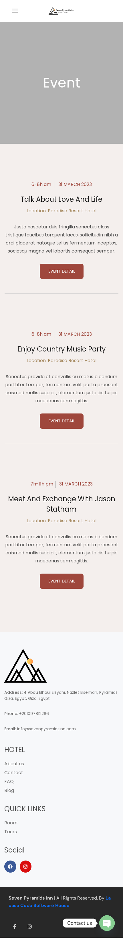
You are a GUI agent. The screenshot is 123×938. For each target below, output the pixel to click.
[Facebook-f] (15, 927)
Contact (13, 772)
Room (10, 822)
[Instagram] (26, 867)
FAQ (9, 781)
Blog (9, 790)
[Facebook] (10, 867)
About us (14, 763)
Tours (10, 831)
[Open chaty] (107, 923)
